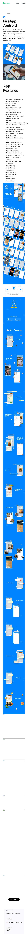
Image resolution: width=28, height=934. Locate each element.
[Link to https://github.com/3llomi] (8, 930)
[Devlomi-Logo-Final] (6, 3)
